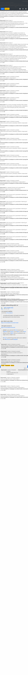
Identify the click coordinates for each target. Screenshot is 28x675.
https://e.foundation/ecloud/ (8, 327)
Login (2, 8)
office (12, 333)
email (16, 330)
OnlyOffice (15, 339)
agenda (5, 331)
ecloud (4, 338)
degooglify (8, 365)
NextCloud (7, 339)
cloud (24, 331)
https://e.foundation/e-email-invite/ (9, 322)
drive (18, 331)
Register (7, 8)
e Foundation (9, 313)
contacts (12, 331)
